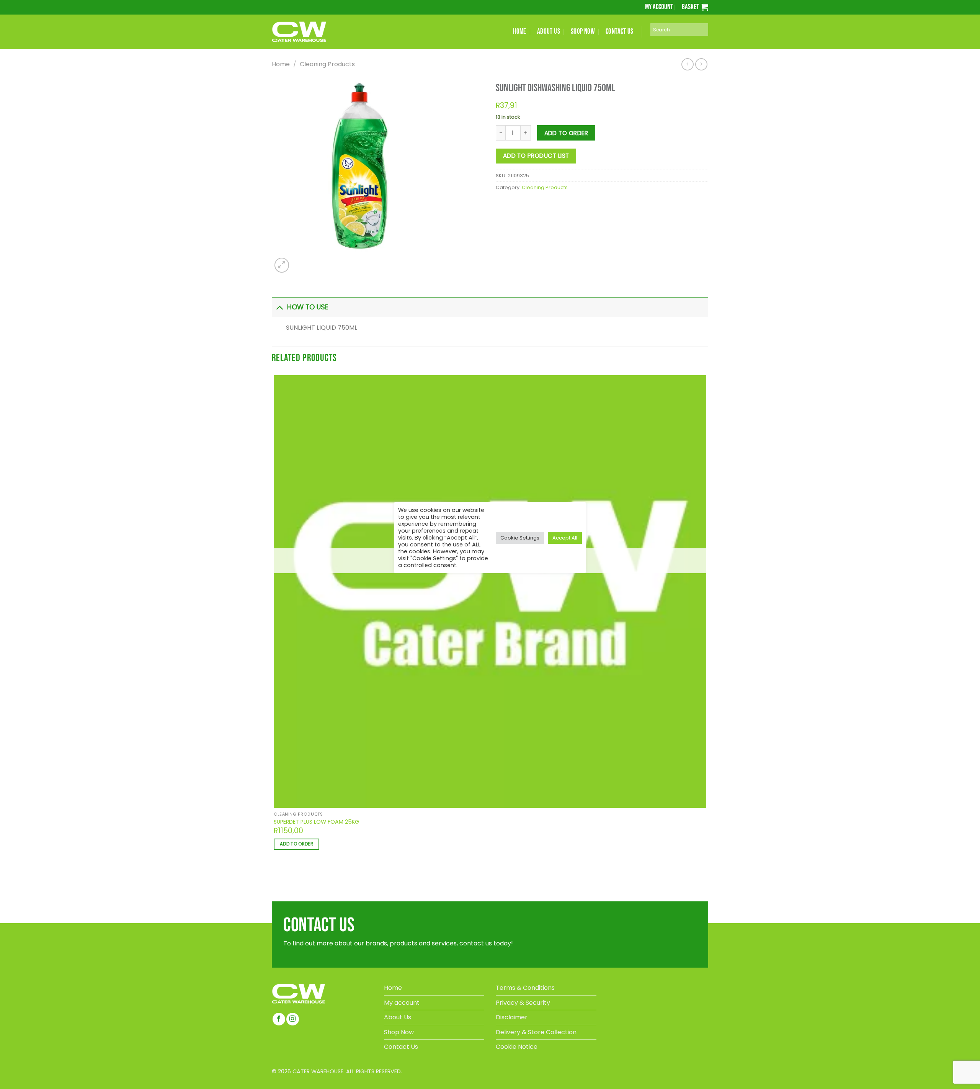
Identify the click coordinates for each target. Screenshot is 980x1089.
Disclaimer (512, 1017)
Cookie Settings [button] (519, 537)
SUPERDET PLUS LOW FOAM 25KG (316, 822)
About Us (397, 1017)
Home (281, 64)
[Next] (299, 261)
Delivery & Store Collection (536, 1032)
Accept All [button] (564, 537)
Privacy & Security (523, 1002)
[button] (695, 7)
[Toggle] (279, 307)
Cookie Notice (516, 1046)
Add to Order (566, 133)
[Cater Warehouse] (312, 32)
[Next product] (687, 64)
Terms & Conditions (525, 987)
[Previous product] (701, 64)
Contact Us (401, 1046)
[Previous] (275, 876)
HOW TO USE (307, 307)
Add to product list (536, 156)
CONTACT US (620, 31)
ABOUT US (548, 31)
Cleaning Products (327, 64)
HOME (519, 31)
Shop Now (399, 1032)
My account (659, 7)
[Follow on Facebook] (279, 1019)
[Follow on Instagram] (292, 1019)
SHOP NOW (583, 31)
